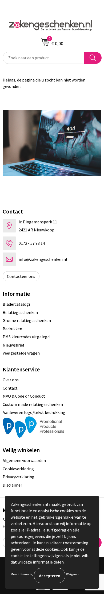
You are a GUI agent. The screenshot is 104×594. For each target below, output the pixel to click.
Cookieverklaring (18, 468)
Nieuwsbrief (14, 345)
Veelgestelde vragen (21, 353)
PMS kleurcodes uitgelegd (26, 336)
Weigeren (72, 574)
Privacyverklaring (18, 476)
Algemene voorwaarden (24, 460)
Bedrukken (12, 328)
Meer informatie (21, 574)
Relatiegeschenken (20, 312)
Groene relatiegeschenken (27, 320)
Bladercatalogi (16, 304)
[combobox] (44, 58)
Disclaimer (12, 485)
